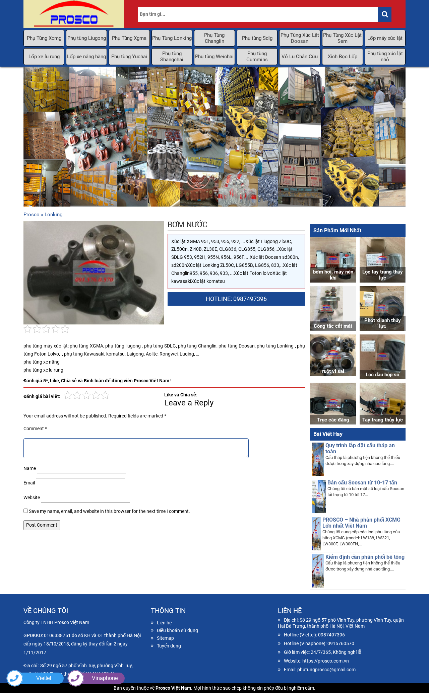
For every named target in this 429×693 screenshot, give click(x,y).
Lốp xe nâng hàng (86, 57)
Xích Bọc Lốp (342, 57)
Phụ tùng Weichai (214, 57)
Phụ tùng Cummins (257, 57)
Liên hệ (164, 622)
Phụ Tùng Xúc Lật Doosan (300, 38)
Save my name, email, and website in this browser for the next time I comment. (109, 511)
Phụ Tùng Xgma (129, 38)
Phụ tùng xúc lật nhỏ (385, 57)
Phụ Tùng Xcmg (44, 38)
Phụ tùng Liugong (86, 38)
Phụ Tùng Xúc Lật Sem (342, 38)
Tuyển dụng (169, 645)
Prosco (31, 215)
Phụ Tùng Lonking (172, 38)
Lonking (53, 215)
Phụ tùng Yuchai (129, 57)
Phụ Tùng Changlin (214, 38)
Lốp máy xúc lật (385, 38)
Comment (35, 428)
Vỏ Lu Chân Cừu (300, 57)
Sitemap (165, 638)
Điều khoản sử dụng (177, 630)
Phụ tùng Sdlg (257, 38)
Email (29, 482)
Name (29, 468)
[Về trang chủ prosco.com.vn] (73, 14)
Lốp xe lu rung (44, 57)
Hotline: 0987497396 (236, 298)
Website (31, 497)
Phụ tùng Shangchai (171, 57)
